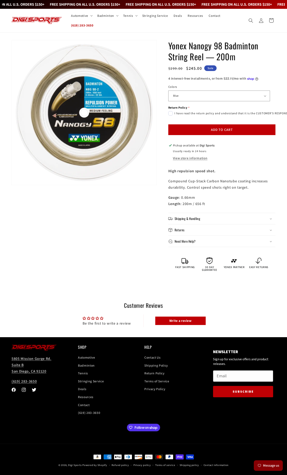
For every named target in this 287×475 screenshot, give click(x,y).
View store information (190, 158)
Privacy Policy (154, 389)
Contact (84, 405)
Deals (82, 389)
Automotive (86, 357)
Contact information (216, 465)
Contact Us (152, 357)
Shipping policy (189, 465)
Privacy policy (142, 465)
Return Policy (154, 373)
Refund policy (120, 465)
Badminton (86, 365)
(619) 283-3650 (24, 381)
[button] (81, 16)
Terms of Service (156, 381)
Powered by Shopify (94, 465)
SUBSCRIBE (243, 391)
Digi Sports (75, 465)
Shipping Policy (156, 365)
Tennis (83, 373)
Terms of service (165, 465)
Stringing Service (91, 381)
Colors (172, 87)
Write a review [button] (180, 320)
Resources (85, 397)
